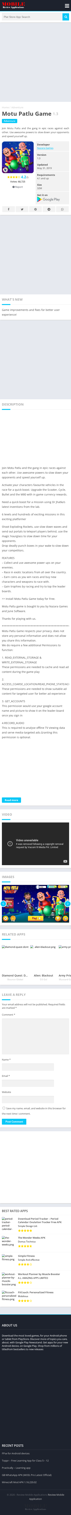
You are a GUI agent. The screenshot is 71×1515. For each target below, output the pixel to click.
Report (19, 187)
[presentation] (3, 904)
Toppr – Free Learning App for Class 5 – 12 (25, 1460)
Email (6, 1076)
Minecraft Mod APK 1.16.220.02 (19, 1482)
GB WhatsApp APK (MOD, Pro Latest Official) (26, 1475)
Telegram (49, 209)
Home (5, 107)
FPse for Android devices (16, 1453)
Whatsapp (62, 209)
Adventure (17, 107)
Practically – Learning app (16, 1467)
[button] (65, 16)
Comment (8, 1014)
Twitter (22, 209)
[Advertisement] (35, 61)
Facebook (8, 209)
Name (6, 1059)
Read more (11, 800)
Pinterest (35, 209)
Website (6, 1092)
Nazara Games (45, 148)
